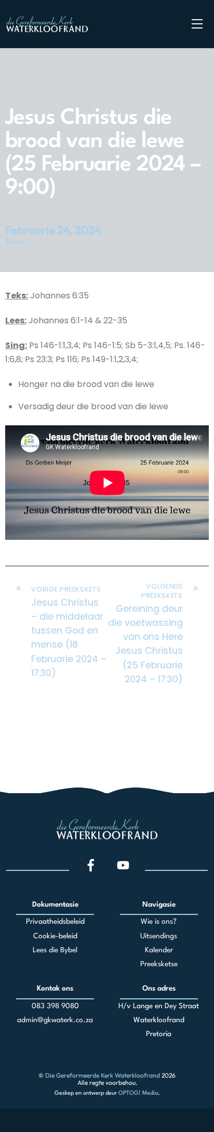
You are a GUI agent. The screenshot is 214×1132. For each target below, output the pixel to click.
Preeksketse (159, 964)
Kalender (159, 950)
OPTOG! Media (138, 1093)
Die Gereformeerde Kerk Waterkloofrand (102, 1075)
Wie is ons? (159, 921)
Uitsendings (158, 936)
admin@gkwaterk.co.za (55, 1020)
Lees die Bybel (55, 950)
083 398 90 (51, 1006)
